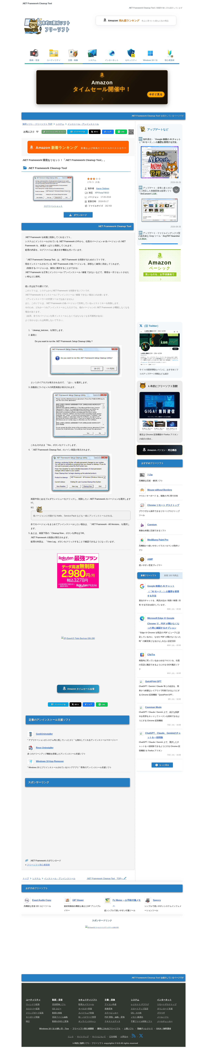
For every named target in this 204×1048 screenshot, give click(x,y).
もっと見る (164, 765)
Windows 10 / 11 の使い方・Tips (54, 1028)
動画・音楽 (34, 60)
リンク (71, 1037)
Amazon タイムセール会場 (80, 689)
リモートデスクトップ (167, 1004)
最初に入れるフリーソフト (109, 1028)
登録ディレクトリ (145, 1028)
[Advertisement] (136, 32)
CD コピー (56, 1009)
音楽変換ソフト (59, 1004)
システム (92, 60)
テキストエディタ (112, 1021)
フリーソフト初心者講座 (38, 865)
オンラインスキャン (87, 1021)
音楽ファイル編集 (60, 1017)
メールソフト (163, 1017)
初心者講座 (169, 60)
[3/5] (94, 178)
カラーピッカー (111, 1013)
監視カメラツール (86, 1004)
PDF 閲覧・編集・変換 (115, 1017)
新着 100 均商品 (171, 575)
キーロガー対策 (85, 1009)
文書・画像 (73, 60)
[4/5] (96, 178)
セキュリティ (131, 60)
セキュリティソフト (87, 1000)
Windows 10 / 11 (150, 60)
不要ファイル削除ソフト (141, 1021)
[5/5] (99, 178)
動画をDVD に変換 (60, 1021)
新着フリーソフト (148, 575)
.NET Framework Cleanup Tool (105, 878)
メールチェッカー (165, 1021)
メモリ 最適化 (137, 1017)
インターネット (112, 60)
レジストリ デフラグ (140, 1004)
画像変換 (108, 1009)
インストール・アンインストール (59, 878)
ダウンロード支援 (165, 1009)
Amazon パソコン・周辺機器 (162, 450)
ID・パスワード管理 (87, 1017)
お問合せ (124, 1037)
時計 (28, 1021)
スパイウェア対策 (86, 1013)
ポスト (77, 704)
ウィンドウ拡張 (33, 1004)
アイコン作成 (110, 1004)
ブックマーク (59, 704)
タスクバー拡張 (33, 1009)
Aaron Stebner (102, 188)
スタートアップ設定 (139, 1009)
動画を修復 (57, 1013)
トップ (26, 878)
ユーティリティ (54, 60)
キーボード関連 (33, 1017)
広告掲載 (113, 1037)
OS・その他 (136, 1013)
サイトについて (99, 1037)
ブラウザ (161, 1013)
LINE (103, 704)
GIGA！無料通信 (163, 1028)
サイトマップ (83, 1037)
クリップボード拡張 (34, 1013)
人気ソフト (129, 1028)
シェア (89, 704)
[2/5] (91, 178)
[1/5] (88, 178)
